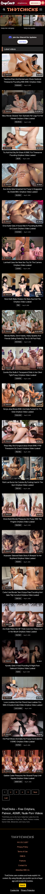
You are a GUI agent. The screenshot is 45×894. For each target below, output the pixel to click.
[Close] (43, 3)
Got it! (22, 885)
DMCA (22, 856)
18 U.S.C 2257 (22, 842)
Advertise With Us (22, 870)
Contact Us (22, 865)
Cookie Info (14, 890)
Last (6, 798)
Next (35, 792)
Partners (22, 860)
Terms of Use (23, 851)
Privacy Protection (28, 890)
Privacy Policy (22, 847)
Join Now (22, 42)
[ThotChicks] (22, 9)
